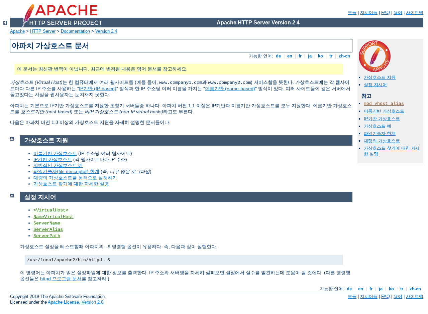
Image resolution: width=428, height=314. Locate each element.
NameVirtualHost (53, 216)
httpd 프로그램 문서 (61, 278)
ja (310, 55)
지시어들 (369, 12)
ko (320, 55)
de (278, 55)
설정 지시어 (375, 84)
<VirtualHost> (50, 210)
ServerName (46, 223)
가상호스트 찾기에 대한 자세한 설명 (71, 183)
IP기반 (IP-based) (97, 88)
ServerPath (46, 236)
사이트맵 (414, 12)
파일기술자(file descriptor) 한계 (66, 171)
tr (331, 55)
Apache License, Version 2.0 (75, 302)
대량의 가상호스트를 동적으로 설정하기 (75, 177)
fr (300, 55)
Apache (17, 31)
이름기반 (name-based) (230, 88)
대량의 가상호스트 (382, 140)
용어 (398, 12)
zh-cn (344, 55)
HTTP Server (43, 31)
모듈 (352, 12)
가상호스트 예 (377, 126)
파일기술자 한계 (380, 133)
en (290, 55)
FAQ (385, 12)
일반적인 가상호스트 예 (58, 165)
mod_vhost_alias (384, 103)
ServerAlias (48, 229)
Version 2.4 (106, 31)
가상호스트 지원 (380, 77)
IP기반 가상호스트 (382, 118)
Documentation (75, 31)
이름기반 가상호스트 (384, 111)
